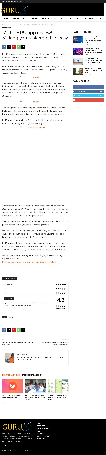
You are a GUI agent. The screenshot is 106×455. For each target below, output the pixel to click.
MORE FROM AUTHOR (32, 375)
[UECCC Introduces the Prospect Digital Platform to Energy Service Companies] (35, 386)
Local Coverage (17, 24)
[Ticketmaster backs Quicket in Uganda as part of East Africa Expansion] (78, 51)
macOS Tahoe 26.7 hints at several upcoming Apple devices (94, 70)
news (46, 221)
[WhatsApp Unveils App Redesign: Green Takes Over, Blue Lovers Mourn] (58, 386)
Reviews (9, 27)
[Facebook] (4, 47)
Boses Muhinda (9, 42)
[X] (9, 47)
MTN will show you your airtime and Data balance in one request (55, 344)
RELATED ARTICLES (11, 375)
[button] (101, 18)
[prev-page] (3, 403)
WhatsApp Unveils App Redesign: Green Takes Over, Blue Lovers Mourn (58, 397)
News (9, 24)
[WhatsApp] (19, 47)
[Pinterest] (14, 47)
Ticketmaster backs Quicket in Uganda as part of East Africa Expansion (94, 50)
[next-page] (7, 403)
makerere (11, 317)
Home (4, 24)
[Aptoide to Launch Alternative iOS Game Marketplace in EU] (12, 386)
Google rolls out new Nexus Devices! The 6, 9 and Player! (17, 344)
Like (101, 87)
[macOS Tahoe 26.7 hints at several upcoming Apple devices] (78, 71)
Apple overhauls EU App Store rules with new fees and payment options (94, 60)
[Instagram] (6, 446)
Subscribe (99, 100)
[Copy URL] (23, 47)
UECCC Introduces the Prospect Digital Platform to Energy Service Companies (35, 397)
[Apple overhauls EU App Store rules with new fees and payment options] (78, 61)
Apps (4, 27)
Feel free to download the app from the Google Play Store (29, 262)
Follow (99, 91)
